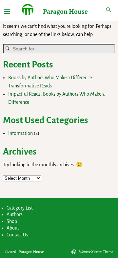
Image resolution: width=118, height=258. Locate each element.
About (13, 227)
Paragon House (65, 11)
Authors (15, 214)
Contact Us (17, 234)
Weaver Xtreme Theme (96, 252)
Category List (20, 208)
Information (20, 133)
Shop (12, 221)
